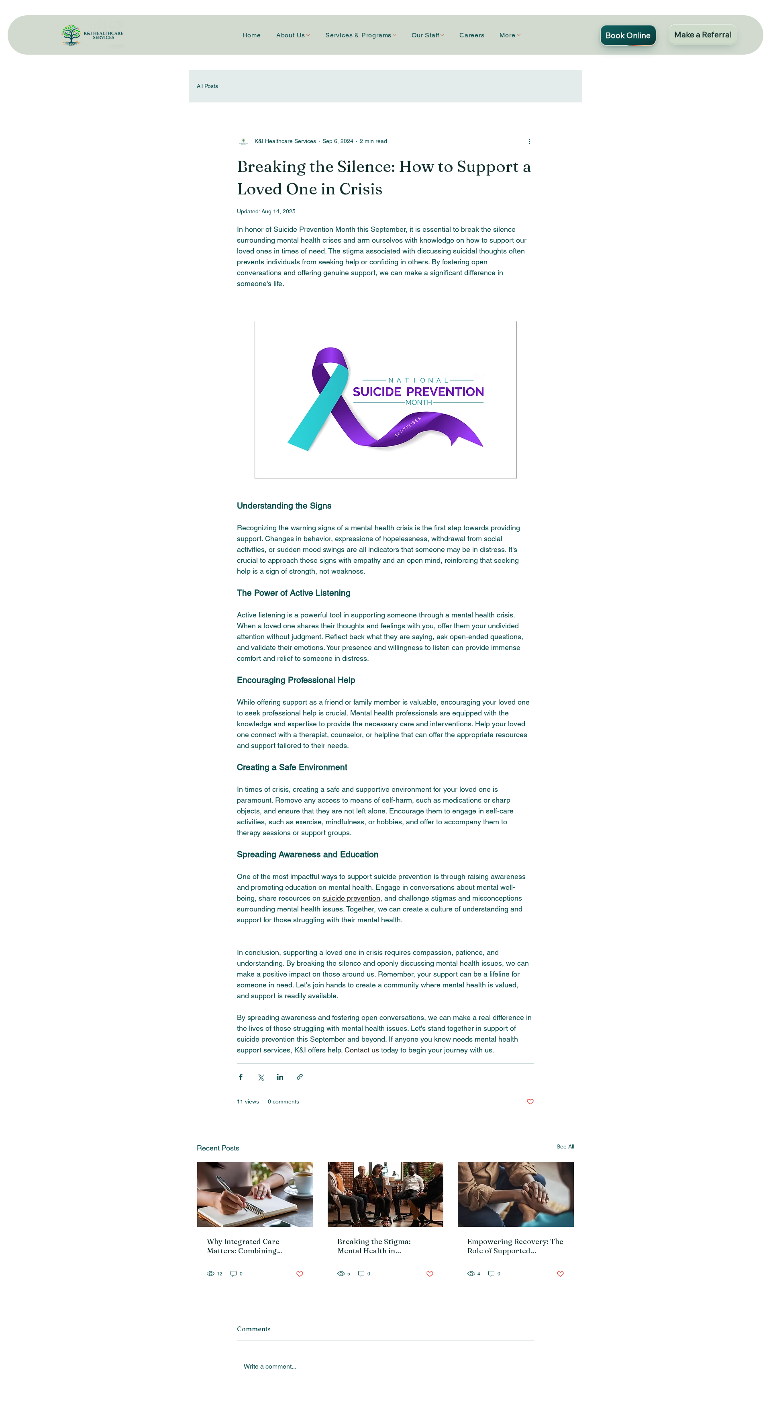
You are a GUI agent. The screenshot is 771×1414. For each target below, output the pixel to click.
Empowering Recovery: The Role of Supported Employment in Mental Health (515, 1246)
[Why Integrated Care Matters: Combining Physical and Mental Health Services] (255, 1194)
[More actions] (529, 141)
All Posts (207, 86)
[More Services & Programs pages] (394, 35)
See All (565, 1146)
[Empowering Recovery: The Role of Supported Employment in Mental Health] (516, 1194)
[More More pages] (518, 35)
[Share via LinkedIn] (280, 1077)
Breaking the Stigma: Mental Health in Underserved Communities (384, 1246)
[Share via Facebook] (241, 1077)
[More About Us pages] (308, 35)
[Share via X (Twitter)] (260, 1077)
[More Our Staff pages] (442, 35)
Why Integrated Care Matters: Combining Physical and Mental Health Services (254, 1246)
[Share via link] (300, 1077)
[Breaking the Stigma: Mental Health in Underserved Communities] (386, 1194)
